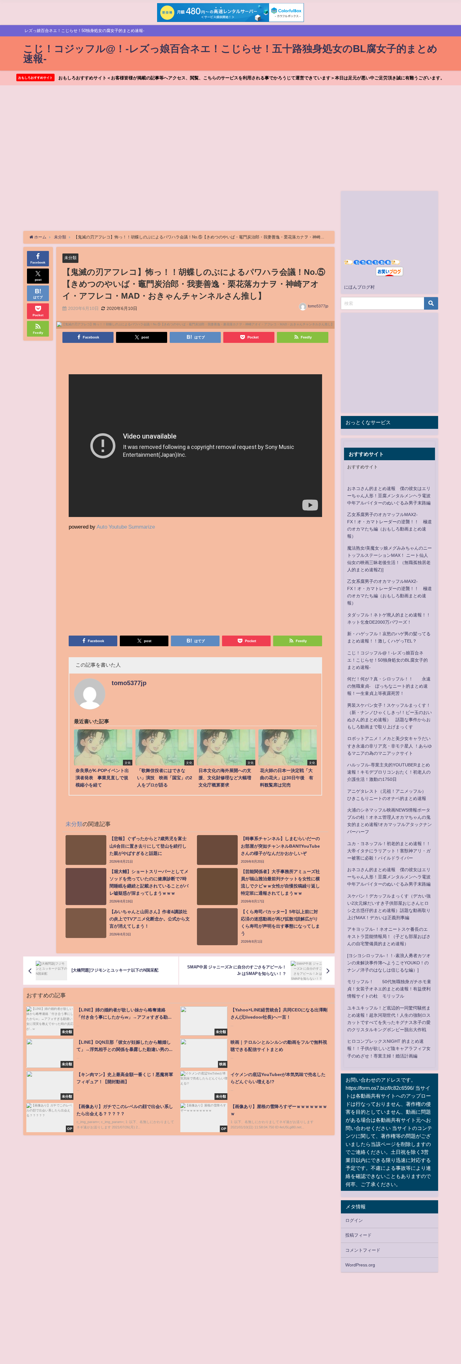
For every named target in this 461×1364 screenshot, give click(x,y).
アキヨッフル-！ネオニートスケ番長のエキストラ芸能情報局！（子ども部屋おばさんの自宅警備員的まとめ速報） (389, 936)
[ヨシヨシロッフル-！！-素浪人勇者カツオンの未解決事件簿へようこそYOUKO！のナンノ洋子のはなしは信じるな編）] (389, 962)
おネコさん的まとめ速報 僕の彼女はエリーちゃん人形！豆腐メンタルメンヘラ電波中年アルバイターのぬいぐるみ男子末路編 (389, 495)
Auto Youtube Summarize (126, 526)
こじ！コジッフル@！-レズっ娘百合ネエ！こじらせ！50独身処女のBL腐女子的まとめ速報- (387, 660)
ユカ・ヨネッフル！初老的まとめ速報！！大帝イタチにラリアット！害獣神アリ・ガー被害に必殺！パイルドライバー (389, 850)
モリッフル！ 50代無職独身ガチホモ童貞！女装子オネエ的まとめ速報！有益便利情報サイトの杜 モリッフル (389, 988)
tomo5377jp (318, 306)
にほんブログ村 (359, 287)
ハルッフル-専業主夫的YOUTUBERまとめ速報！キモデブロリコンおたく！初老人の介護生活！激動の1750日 (389, 772)
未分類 (70, 258)
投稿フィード (358, 1235)
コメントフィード (362, 1250)
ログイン (354, 1220)
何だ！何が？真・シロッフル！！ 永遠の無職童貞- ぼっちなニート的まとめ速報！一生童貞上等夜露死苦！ (389, 686)
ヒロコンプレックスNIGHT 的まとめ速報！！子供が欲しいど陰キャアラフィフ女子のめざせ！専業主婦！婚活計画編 (389, 1048)
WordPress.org (360, 1265)
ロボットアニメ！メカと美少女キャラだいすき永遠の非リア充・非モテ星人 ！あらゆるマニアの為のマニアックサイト (389, 745)
